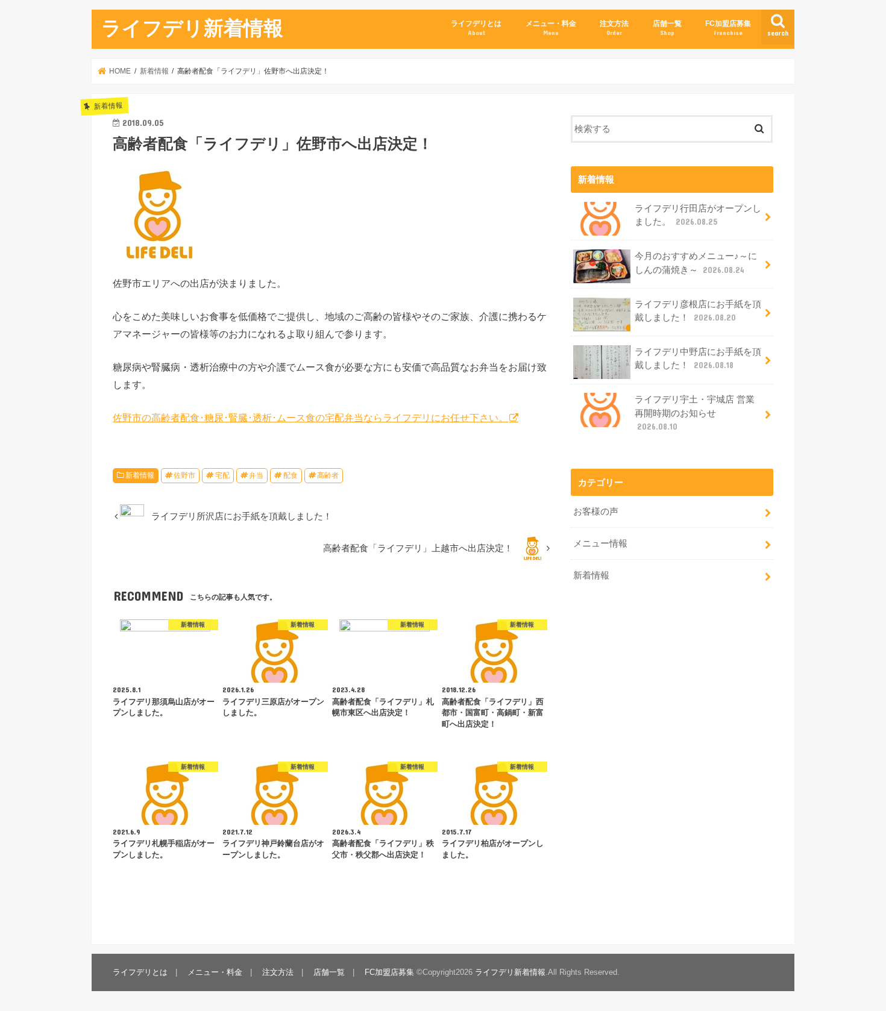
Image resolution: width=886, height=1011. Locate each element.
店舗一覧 (667, 27)
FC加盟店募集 (728, 27)
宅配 (222, 475)
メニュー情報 (600, 543)
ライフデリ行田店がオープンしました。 (698, 215)
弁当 (256, 475)
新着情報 (139, 475)
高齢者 (328, 475)
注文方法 (614, 27)
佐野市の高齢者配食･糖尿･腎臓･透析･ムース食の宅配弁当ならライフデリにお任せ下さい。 (310, 417)
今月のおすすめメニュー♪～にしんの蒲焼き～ (696, 262)
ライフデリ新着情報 (192, 27)
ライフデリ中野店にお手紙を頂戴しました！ (698, 358)
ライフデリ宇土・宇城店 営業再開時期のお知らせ (695, 413)
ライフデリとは (476, 27)
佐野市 (184, 475)
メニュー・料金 (551, 27)
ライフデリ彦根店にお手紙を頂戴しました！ (698, 310)
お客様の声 (595, 511)
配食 (290, 475)
